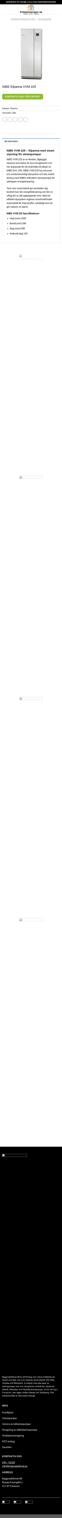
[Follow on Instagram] (57, 1503)
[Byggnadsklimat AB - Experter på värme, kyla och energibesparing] (31, 9)
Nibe (14, 113)
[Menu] (4, 9)
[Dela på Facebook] (10, 119)
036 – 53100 (8, 1462)
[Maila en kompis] (20, 119)
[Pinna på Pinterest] (25, 119)
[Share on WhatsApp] (4, 119)
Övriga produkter (23, 19)
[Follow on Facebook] (52, 1503)
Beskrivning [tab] (11, 141)
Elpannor (44, 19)
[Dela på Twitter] (15, 119)
